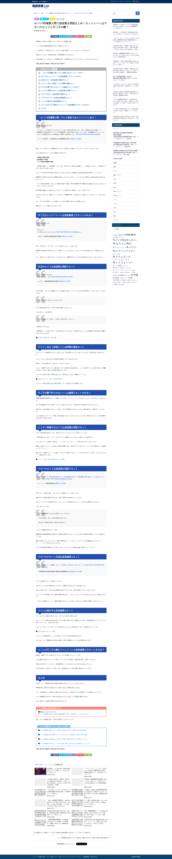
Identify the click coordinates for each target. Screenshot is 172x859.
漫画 (115, 282)
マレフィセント (120, 268)
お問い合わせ (136, 1)
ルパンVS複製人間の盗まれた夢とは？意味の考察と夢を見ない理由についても (63, 739)
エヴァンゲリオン (125, 251)
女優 (114, 187)
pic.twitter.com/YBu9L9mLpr (88, 134)
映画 (36, 18)
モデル (129, 267)
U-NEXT (116, 237)
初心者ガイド (128, 272)
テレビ (52, 18)
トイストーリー (125, 262)
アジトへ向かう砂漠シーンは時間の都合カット (57, 83)
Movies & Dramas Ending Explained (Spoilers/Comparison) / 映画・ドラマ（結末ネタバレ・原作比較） (125, 135)
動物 (134, 272)
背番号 (124, 282)
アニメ (117, 247)
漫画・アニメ (44, 18)
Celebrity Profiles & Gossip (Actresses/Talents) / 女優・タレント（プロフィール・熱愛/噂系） (125, 144)
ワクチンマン (117, 270)
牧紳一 (119, 282)
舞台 (129, 282)
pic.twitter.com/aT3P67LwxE (60, 277)
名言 (115, 275)
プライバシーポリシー (125, 1)
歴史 (114, 216)
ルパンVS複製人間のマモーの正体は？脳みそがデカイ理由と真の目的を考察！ (63, 730)
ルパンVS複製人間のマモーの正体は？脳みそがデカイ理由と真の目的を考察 (82, 837)
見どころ (134, 282)
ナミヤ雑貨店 (118, 265)
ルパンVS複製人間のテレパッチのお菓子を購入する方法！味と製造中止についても (65, 743)
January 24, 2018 (75, 571)
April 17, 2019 (60, 483)
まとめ (42, 108)
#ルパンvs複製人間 (62, 565)
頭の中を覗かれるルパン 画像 (46, 631)
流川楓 (129, 280)
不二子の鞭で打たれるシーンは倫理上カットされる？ (59, 87)
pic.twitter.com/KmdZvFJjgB (59, 479)
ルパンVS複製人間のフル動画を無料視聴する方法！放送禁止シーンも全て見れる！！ (65, 714)
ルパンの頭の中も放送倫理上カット (53, 101)
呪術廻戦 (121, 275)
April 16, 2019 (75, 138)
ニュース (115, 128)
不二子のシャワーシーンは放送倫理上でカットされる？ (60, 76)
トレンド (115, 220)
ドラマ (115, 171)
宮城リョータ (124, 278)
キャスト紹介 (117, 254)
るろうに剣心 (124, 243)
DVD (115, 235)
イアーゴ (124, 247)
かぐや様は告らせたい (126, 240)
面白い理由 (121, 284)
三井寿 (133, 270)
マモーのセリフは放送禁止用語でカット (54, 94)
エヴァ (132, 247)
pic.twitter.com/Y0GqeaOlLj (68, 232)
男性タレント (117, 191)
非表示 (54, 69)
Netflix (121, 235)
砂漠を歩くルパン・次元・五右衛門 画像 (49, 379)
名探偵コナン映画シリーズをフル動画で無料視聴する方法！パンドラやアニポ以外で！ (64, 832)
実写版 (117, 278)
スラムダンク (123, 256)
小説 (114, 179)
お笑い (115, 207)
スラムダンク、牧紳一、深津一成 (121, 259)
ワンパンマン (126, 270)
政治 (114, 212)
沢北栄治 (124, 280)
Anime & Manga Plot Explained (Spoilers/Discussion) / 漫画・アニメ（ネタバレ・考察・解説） (125, 152)
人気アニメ (116, 272)
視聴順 (115, 284)
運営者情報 (86, 856)
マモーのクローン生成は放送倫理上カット (55, 98)
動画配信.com (117, 158)
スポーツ (115, 203)
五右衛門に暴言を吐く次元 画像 (46, 337)
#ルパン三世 (43, 479)
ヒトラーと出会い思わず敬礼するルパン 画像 (50, 459)
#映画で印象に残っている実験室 (79, 565)
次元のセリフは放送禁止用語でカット (54, 80)
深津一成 (135, 280)
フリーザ (126, 265)
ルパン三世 (61, 19)
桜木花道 (117, 280)
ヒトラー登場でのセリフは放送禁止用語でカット (58, 90)
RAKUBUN (131, 235)
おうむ (121, 237)
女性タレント (117, 195)
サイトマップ (115, 1)
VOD (114, 162)
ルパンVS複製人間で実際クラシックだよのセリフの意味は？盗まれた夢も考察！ (64, 734)
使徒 (122, 272)
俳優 (114, 183)
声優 (136, 275)
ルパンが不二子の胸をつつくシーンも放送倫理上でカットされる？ (64, 105)
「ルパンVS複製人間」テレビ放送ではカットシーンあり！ (61, 73)
